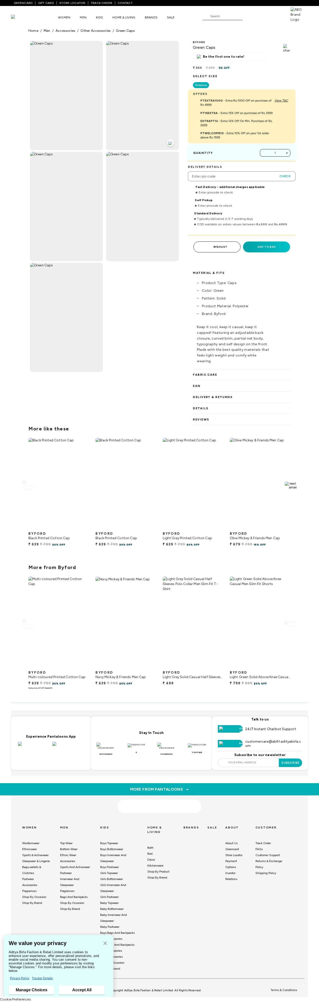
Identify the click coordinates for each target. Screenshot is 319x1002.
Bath (150, 847)
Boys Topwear (109, 843)
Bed (150, 853)
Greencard (232, 849)
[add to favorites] (81, 527)
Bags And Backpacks (73, 897)
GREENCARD (23, 3)
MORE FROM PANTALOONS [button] (159, 789)
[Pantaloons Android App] (68, 747)
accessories (65, 31)
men (47, 31)
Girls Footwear (109, 897)
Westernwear (30, 843)
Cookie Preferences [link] (15, 999)
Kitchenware (155, 865)
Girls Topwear (109, 873)
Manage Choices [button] (31, 990)
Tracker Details (42, 978)
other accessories (95, 31)
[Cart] (276, 16)
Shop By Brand (32, 903)
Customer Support (267, 855)
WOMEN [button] (64, 17)
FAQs (259, 849)
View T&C (281, 100)
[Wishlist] (248, 16)
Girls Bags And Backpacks (117, 944)
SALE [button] (170, 17)
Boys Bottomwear (111, 849)
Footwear (28, 879)
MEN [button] (83, 17)
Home (33, 31)
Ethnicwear (29, 849)
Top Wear (66, 843)
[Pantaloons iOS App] (34, 747)
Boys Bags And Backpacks (117, 933)
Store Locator (233, 855)
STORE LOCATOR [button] (72, 3)
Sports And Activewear (75, 867)
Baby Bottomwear (112, 909)
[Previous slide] (28, 485)
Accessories (29, 885)
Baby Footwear (109, 927)
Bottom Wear (69, 849)
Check (285, 176)
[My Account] (262, 15)
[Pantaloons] (20, 17)
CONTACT (125, 3)
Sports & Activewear (35, 855)
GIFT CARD (46, 3)
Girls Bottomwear (111, 879)
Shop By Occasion (34, 897)
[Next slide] (291, 485)
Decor (151, 859)
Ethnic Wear (68, 855)
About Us (231, 843)
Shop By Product (158, 871)
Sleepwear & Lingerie (36, 861)
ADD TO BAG (266, 246)
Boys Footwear (109, 867)
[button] (105, 943)
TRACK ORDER (101, 3)
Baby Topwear (109, 903)
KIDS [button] (99, 17)
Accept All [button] (81, 990)
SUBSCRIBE (290, 763)
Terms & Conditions (284, 990)
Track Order (263, 843)
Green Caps (125, 31)
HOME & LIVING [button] (123, 17)
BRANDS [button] (151, 17)
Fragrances (29, 891)
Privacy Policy (19, 978)
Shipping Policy (265, 873)
